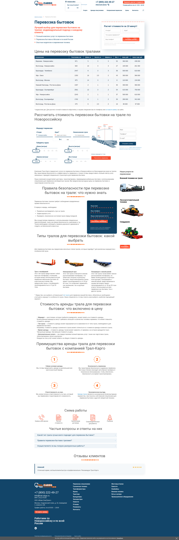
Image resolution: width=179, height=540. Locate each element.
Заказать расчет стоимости (134, 2)
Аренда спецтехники (97, 10)
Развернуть (125, 246)
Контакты (135, 10)
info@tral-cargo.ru (42, 496)
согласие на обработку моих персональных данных (100, 228)
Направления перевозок (114, 10)
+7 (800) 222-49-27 (105, 2)
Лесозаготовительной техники (129, 201)
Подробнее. (120, 538)
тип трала (66, 295)
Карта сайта (77, 536)
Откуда (38, 132)
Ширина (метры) (42, 157)
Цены (127, 10)
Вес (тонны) (73, 157)
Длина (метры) (41, 146)
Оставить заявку (41, 512)
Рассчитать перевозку (101, 158)
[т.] (68, 159)
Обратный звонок (101, 4)
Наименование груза (80, 132)
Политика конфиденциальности (43, 536)
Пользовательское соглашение (63, 536)
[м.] (36, 148)
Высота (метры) (74, 146)
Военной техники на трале (131, 178)
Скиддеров (125, 222)
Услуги (85, 10)
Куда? (57, 132)
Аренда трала (82, 394)
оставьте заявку (111, 110)
